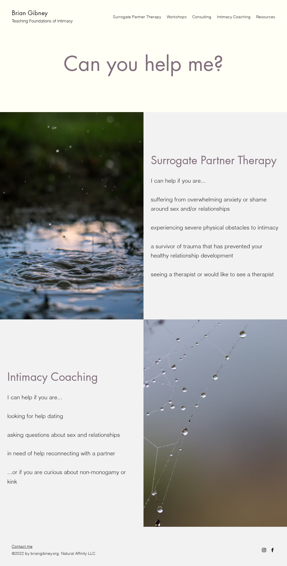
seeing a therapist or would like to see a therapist (212, 274)
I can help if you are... (178, 180)
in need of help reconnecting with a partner (61, 453)
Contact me (22, 546)
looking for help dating (35, 415)
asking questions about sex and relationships (63, 434)
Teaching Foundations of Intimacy (42, 21)
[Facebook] (272, 550)
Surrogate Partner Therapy (214, 160)
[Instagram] (264, 550)
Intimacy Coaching (52, 377)
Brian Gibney (30, 13)
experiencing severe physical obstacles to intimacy (214, 227)
